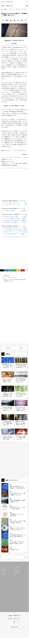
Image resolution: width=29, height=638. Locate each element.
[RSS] (14, 621)
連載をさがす (17, 569)
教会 (22, 279)
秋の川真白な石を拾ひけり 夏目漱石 (15, 233)
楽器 (24, 279)
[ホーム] (1, 9)
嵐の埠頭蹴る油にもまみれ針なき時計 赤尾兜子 (16, 230)
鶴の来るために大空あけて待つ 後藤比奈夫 (16, 220)
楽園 (13, 163)
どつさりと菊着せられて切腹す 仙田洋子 (16, 218)
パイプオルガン (11, 279)
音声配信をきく (18, 571)
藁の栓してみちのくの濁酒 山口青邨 (16, 216)
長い (10, 281)
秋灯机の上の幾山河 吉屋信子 (16, 210)
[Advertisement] (14, 183)
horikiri (8, 275)
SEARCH (27, 2)
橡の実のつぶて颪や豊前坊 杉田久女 (16, 222)
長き (12, 281)
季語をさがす (3, 569)
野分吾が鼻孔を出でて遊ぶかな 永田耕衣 (16, 228)
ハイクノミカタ (10, 16)
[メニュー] (27, 6)
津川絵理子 (14, 43)
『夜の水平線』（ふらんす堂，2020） (12, 150)
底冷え (21, 40)
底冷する (18, 279)
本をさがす (3, 571)
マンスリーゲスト (16, 16)
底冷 (15, 279)
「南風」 (6, 279)
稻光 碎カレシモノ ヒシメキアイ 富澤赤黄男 (16, 231)
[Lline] (14, 20)
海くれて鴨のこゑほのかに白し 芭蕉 (16, 202)
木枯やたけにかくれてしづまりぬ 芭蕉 (16, 204)
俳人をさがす (3, 573)
